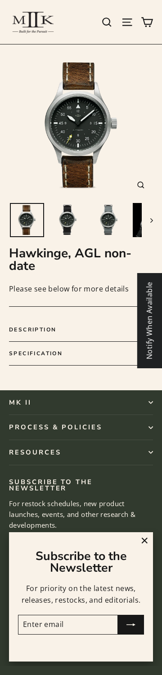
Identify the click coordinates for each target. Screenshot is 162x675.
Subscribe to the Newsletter (51, 484)
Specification (36, 353)
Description (32, 329)
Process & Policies (55, 427)
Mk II (20, 402)
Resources (35, 452)
